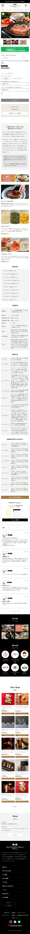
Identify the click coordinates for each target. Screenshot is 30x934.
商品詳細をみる (4, 233)
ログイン (8, 902)
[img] (5, 533)
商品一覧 (4, 867)
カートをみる (8, 905)
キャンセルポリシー (6, 915)
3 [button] (15, 611)
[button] (3, 5)
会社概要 (13, 912)
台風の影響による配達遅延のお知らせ (9, 824)
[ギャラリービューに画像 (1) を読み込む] (7, 42)
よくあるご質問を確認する (15, 497)
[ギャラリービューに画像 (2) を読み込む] (15, 42)
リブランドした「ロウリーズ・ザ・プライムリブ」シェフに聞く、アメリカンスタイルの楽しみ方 (15, 829)
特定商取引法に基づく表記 (22, 915)
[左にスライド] (1, 42)
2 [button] (13, 611)
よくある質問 (5, 897)
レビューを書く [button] (15, 520)
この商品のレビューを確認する (15, 113)
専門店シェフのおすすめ (7, 886)
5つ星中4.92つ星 (19, 505)
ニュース (4, 889)
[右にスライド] (28, 42)
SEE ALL (15, 806)
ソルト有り (5, 78)
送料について (15, 917)
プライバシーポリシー (21, 912)
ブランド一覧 (8, 9)
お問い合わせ (5, 893)
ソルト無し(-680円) (16, 78)
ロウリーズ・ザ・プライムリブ (18, 9)
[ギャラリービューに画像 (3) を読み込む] (23, 42)
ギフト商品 (4, 874)
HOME (3, 9)
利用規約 (13, 915)
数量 (2, 93)
